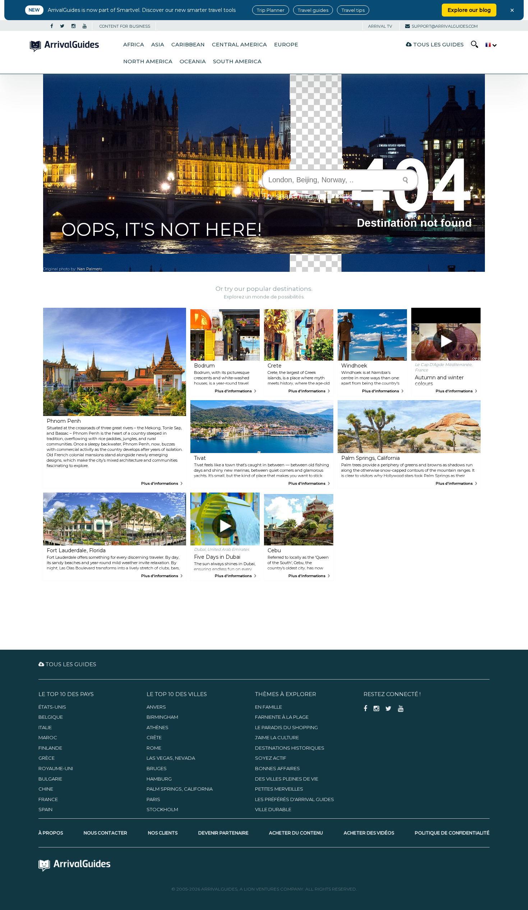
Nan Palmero (89, 269)
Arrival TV (380, 26)
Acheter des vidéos (369, 833)
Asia (157, 44)
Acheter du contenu (296, 833)
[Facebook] (51, 26)
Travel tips (353, 10)
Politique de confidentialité (452, 833)
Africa (133, 44)
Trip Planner (270, 10)
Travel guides (313, 10)
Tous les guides (438, 44)
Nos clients (162, 833)
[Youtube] (85, 26)
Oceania (193, 61)
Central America (239, 44)
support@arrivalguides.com (445, 26)
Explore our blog (469, 10)
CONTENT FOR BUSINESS (124, 26)
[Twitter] (62, 26)
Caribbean (188, 44)
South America (237, 61)
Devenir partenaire (223, 833)
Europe (286, 44)
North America (147, 61)
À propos (50, 833)
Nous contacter (105, 833)
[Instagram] (73, 26)
